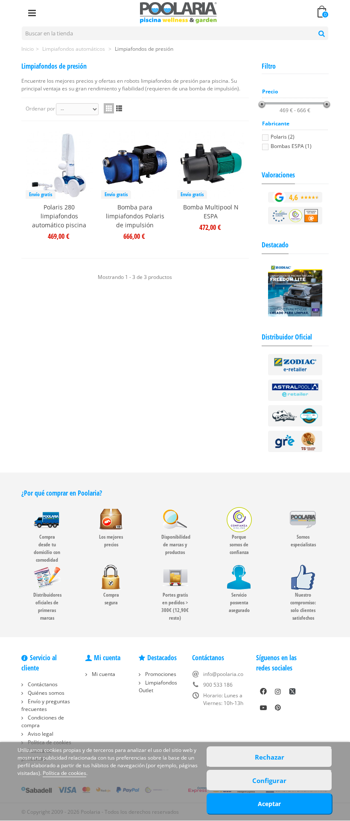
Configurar (269, 780)
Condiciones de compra (42, 721)
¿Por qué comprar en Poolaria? (61, 493)
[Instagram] (278, 691)
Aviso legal (39, 733)
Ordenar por (40, 108)
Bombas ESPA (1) (291, 146)
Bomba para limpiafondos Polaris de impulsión (135, 216)
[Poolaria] (178, 12)
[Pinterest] (278, 707)
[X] (292, 691)
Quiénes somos (45, 692)
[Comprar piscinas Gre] (295, 440)
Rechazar (269, 757)
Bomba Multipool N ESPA (211, 211)
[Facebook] (263, 691)
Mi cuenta (102, 674)
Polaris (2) (283, 136)
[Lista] (119, 108)
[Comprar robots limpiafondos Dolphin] (295, 415)
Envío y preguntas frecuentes (45, 705)
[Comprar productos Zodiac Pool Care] (295, 364)
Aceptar (269, 804)
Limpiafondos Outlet (158, 686)
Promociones (160, 674)
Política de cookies (64, 773)
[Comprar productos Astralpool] (295, 389)
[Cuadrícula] (109, 108)
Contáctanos (42, 684)
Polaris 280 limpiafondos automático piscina (59, 216)
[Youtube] (263, 707)
